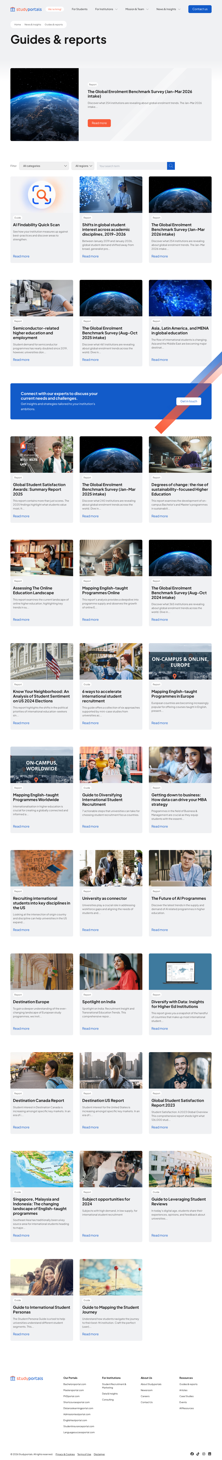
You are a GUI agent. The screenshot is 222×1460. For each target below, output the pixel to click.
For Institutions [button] (104, 9)
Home (17, 24)
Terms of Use (84, 1454)
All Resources (186, 1408)
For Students (79, 9)
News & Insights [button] (166, 9)
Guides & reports (188, 1384)
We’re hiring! (54, 9)
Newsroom (147, 1390)
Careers (145, 1396)
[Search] (171, 166)
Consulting (108, 1399)
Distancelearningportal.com (78, 1408)
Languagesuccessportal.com (79, 1432)
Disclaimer (99, 1454)
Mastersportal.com (73, 1390)
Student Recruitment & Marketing (114, 1386)
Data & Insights (110, 1393)
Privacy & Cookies (65, 1454)
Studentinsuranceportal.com (78, 1426)
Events (183, 1402)
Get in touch (188, 401)
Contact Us (147, 1402)
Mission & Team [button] (134, 9)
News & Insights (33, 24)
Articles (183, 1390)
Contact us (200, 9)
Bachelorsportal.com (74, 1384)
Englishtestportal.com (75, 1420)
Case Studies (186, 1396)
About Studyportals (151, 1384)
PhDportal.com (71, 1396)
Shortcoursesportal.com (76, 1402)
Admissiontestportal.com (77, 1414)
